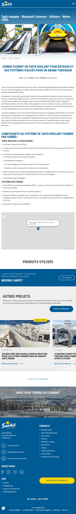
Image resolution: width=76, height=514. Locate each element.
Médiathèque (8, 486)
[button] (4, 39)
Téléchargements (9, 492)
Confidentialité (28, 510)
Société (6, 483)
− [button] (4, 217)
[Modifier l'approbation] (3, 508)
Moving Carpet (46, 430)
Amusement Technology (50, 457)
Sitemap (56, 510)
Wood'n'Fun (45, 445)
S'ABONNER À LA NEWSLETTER (38, 410)
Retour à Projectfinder (38, 379)
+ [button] (4, 215)
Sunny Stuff (45, 436)
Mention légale (14, 510)
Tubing (43, 448)
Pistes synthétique (48, 451)
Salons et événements (11, 489)
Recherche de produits (57, 480)
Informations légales (43, 510)
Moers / (26, 78)
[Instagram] (8, 472)
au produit (67, 278)
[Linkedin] (21, 472)
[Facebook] (2, 472)
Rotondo (44, 439)
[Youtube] (15, 472)
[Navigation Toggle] (73, 4)
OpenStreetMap (64, 248)
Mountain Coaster (47, 442)
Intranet (65, 510)
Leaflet (58, 248)
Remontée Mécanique (49, 433)
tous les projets (61, 309)
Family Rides (46, 454)
